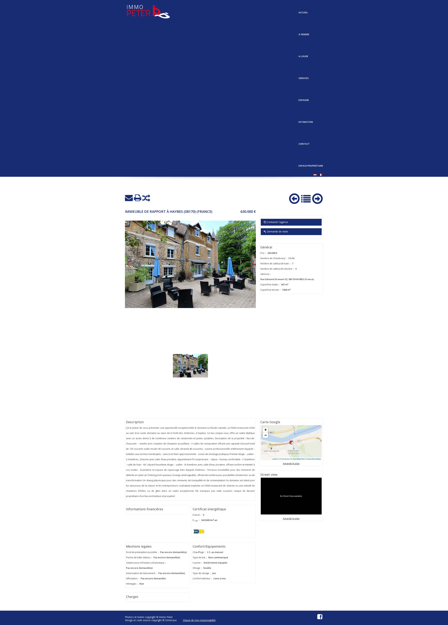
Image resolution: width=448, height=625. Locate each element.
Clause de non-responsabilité (199, 620)
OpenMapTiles (298, 458)
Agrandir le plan (291, 463)
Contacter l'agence (277, 222)
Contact (304, 142)
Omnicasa (285, 458)
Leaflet (275, 458)
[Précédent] (294, 198)
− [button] (265, 435)
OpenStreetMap (314, 458)
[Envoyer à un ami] (129, 198)
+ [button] (265, 430)
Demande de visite (277, 231)
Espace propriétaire (311, 164)
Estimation (306, 120)
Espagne (304, 98)
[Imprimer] (137, 198)
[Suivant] (317, 198)
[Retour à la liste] (306, 198)
